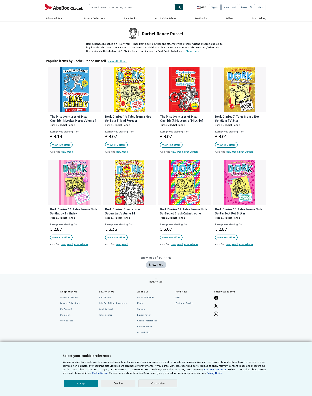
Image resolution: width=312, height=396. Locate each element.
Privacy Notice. (215, 372)
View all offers (117, 61)
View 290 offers (226, 237)
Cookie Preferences (147, 320)
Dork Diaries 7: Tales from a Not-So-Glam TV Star (238, 119)
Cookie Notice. (100, 372)
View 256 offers (226, 144)
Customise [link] (157, 383)
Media (140, 303)
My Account (230, 7)
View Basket (66, 320)
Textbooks (201, 18)
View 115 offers (116, 144)
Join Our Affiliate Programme (113, 303)
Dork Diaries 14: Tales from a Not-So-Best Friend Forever (128, 119)
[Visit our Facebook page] (216, 298)
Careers (141, 308)
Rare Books (130, 18)
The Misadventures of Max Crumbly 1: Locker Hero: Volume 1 (73, 119)
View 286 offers (171, 237)
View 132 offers (171, 144)
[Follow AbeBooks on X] (216, 306)
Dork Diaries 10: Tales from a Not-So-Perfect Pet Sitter (238, 211)
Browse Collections (94, 18)
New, (63, 151)
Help (260, 7)
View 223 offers (61, 237)
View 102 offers (116, 237)
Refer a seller (105, 314)
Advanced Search (55, 18)
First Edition (191, 151)
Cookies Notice (144, 326)
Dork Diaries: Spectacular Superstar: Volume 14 (122, 211)
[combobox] (132, 7)
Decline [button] (118, 383)
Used (70, 151)
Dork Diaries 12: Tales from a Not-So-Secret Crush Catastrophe (183, 211)
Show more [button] (192, 50)
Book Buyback (106, 308)
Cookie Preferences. (215, 369)
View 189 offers (61, 144)
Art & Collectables (165, 18)
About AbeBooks (145, 297)
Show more (156, 264)
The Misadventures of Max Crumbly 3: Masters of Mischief (181, 119)
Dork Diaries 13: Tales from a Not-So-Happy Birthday (73, 211)
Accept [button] (81, 383)
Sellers (229, 18)
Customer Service (184, 303)
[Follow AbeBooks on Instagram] (216, 314)
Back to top (156, 281)
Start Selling (259, 18)
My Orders (65, 314)
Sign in (214, 7)
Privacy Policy (144, 314)
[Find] (179, 7)
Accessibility (143, 332)
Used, (180, 151)
